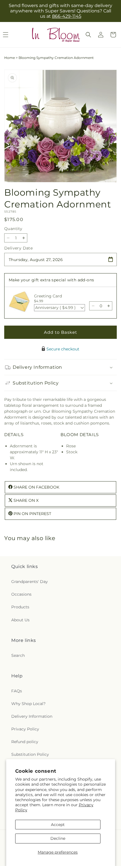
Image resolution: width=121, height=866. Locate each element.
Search (18, 655)
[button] (88, 34)
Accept (58, 824)
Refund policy (24, 741)
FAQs (16, 690)
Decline (57, 838)
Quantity (13, 228)
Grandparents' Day (29, 581)
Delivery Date (18, 248)
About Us (20, 619)
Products (20, 606)
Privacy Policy (25, 729)
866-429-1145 (66, 16)
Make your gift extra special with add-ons (51, 279)
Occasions (21, 594)
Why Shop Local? (28, 703)
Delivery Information (31, 716)
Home (9, 58)
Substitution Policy (30, 754)
